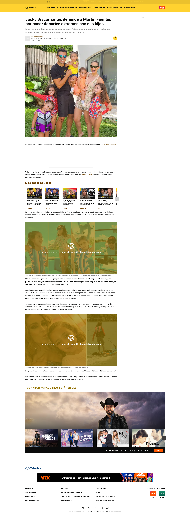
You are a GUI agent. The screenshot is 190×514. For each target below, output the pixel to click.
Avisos (97, 492)
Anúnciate (64, 488)
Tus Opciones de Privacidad (105, 500)
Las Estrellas (56, 1)
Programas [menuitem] (52, 8)
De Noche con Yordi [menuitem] (68, 8)
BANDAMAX (115, 1)
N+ (63, 1)
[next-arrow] (117, 199)
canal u (27, 15)
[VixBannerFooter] (95, 477)
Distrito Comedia (96, 1)
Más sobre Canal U (38, 183)
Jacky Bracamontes (108, 145)
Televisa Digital (38, 37)
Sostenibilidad (100, 488)
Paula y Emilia (87, 175)
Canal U (29, 208)
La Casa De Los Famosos (136, 1)
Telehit (106, 1)
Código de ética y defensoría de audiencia (75, 496)
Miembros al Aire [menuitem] (114, 8)
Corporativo (29, 488)
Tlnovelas (124, 1)
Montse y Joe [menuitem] (85, 8)
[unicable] (30, 8)
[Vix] (162, 7)
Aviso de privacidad (32, 500)
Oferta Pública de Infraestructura (106, 496)
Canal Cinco (76, 1)
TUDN (68, 1)
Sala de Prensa (30, 492)
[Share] (115, 38)
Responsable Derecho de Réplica (72, 492)
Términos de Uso (66, 500)
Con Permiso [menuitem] (129, 8)
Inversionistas (30, 496)
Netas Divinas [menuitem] (99, 8)
